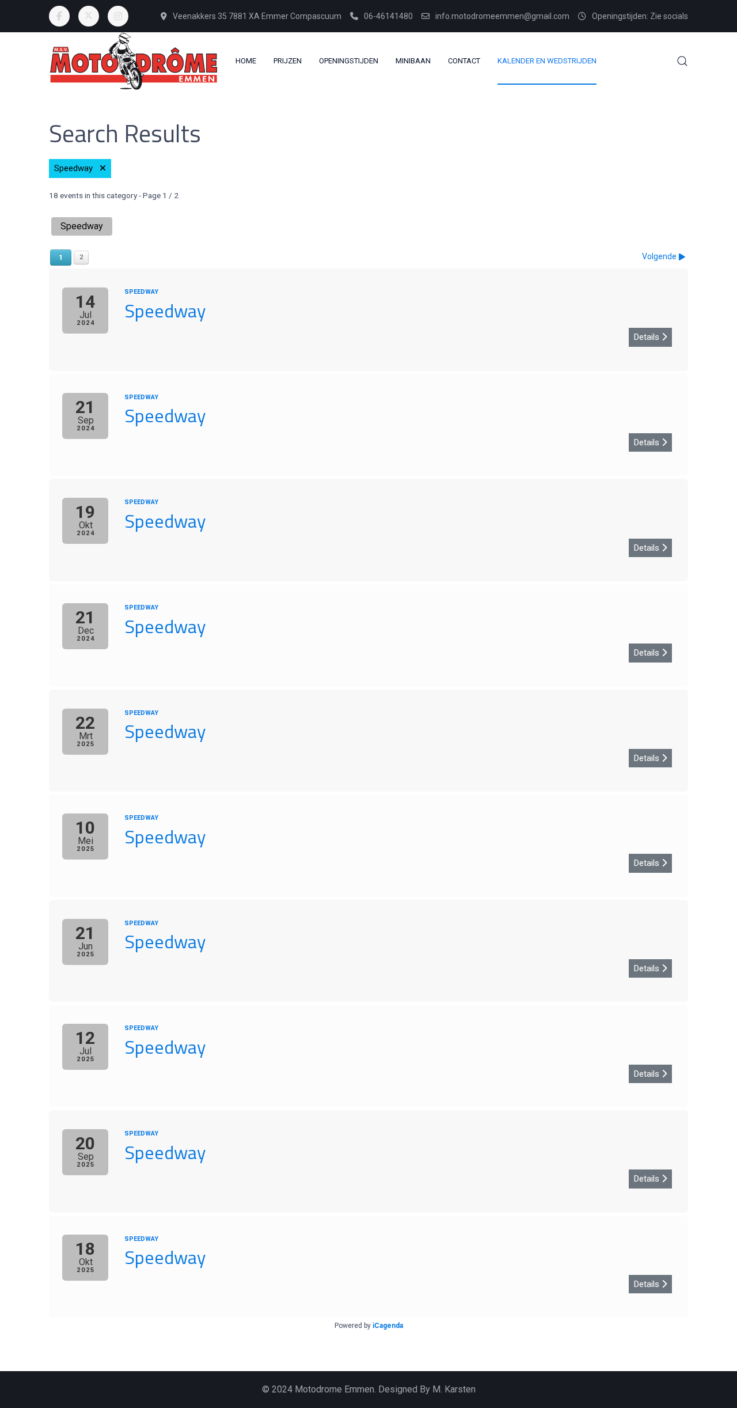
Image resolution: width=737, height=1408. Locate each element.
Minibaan (413, 60)
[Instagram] (118, 16)
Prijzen (287, 60)
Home (245, 60)
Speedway (77, 168)
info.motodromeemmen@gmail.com (502, 16)
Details (648, 337)
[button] (682, 61)
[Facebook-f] (59, 16)
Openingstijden (348, 60)
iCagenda (388, 1326)
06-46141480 (388, 16)
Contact (464, 60)
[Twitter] (88, 16)
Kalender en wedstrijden (547, 60)
